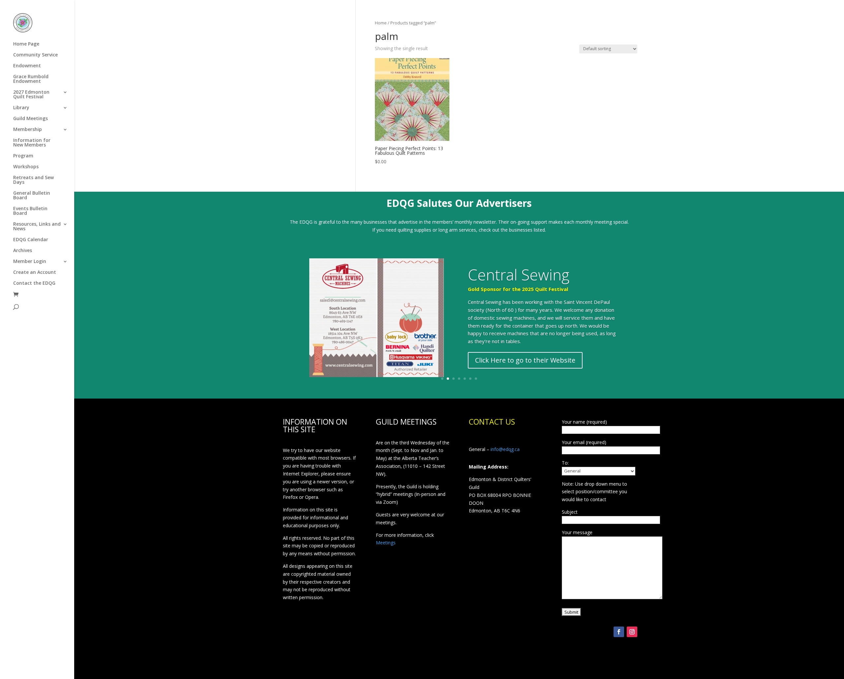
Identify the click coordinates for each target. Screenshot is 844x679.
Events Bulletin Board (30, 211)
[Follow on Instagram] (632, 632)
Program (23, 156)
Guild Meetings (30, 118)
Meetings (386, 542)
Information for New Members (31, 143)
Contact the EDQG (34, 283)
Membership (27, 129)
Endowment (27, 66)
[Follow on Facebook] (619, 632)
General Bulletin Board (31, 196)
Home (381, 23)
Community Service (35, 55)
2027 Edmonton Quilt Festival (31, 95)
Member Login (29, 261)
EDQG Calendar (30, 239)
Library (21, 108)
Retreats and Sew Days (33, 180)
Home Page (26, 44)
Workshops (26, 167)
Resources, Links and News (37, 227)
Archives (22, 250)
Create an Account (34, 272)
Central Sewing (518, 274)
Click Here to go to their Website (525, 360)
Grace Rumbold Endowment (30, 79)
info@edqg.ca (505, 449)
